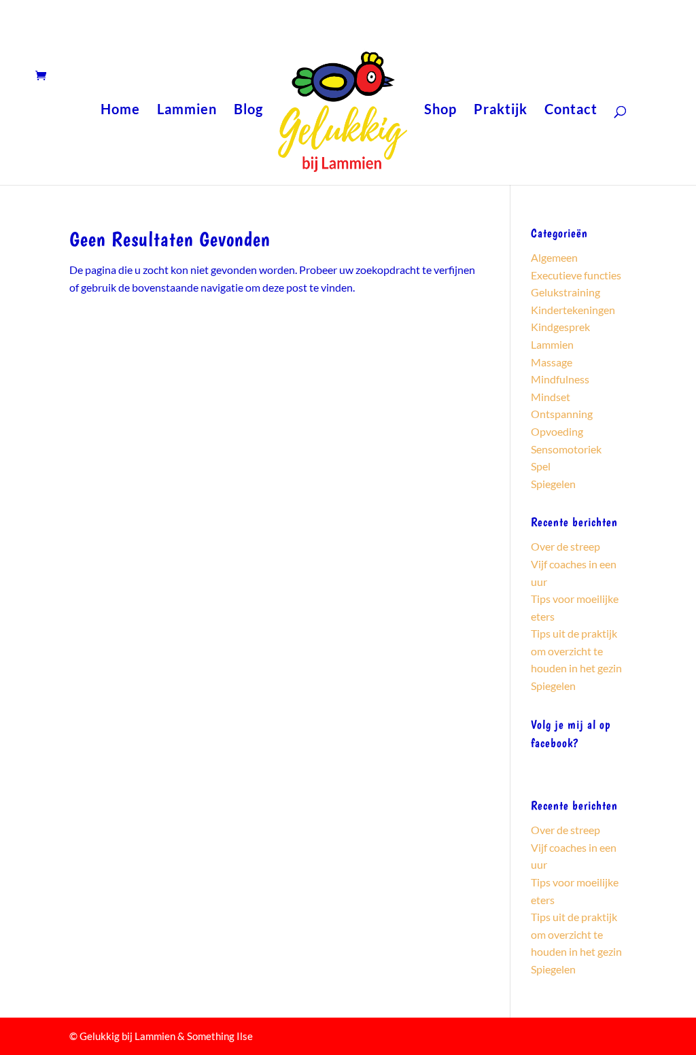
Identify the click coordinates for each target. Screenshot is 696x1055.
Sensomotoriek (566, 449)
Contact (570, 110)
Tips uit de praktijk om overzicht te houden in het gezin (576, 650)
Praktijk (500, 110)
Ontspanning (562, 413)
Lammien (187, 110)
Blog (248, 110)
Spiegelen (553, 483)
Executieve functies (576, 275)
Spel (541, 466)
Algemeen (554, 257)
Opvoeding (557, 431)
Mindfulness (560, 379)
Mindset (550, 396)
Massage (551, 362)
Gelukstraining (565, 292)
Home (120, 110)
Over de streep (565, 546)
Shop (440, 110)
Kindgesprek (560, 326)
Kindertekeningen (573, 309)
